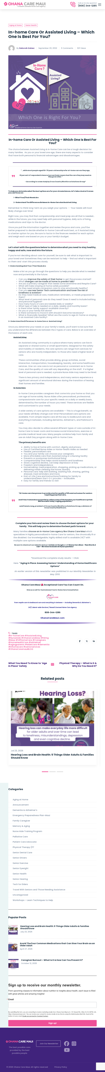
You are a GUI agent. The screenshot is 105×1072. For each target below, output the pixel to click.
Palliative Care (20, 836)
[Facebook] (80, 641)
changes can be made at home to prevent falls (49, 281)
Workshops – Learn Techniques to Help (33, 900)
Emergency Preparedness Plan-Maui (31, 815)
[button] (45, 771)
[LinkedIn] (94, 641)
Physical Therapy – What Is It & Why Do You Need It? (78, 664)
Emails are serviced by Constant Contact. (35, 1016)
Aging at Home (15, 25)
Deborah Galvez (26, 48)
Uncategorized (20, 894)
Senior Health (31, 25)
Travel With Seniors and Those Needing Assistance (39, 889)
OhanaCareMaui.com (52, 617)
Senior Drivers (20, 857)
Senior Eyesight (20, 868)
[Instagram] (74, 1043)
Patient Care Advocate (24, 841)
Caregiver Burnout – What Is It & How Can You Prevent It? (52, 960)
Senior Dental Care (22, 852)
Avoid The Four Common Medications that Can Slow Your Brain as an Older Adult (57, 944)
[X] (87, 641)
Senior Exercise (20, 863)
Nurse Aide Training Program (27, 831)
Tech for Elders (20, 884)
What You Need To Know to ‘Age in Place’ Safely (27, 664)
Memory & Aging (21, 826)
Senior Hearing (20, 879)
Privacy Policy (60, 1067)
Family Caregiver (21, 820)
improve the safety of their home (45, 279)
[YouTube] (67, 1050)
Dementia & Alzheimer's (25, 810)
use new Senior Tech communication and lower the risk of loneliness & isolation (53, 291)
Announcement (21, 804)
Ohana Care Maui (75, 545)
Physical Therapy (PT (23, 847)
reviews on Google (56, 545)
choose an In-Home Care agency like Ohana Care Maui (57, 531)
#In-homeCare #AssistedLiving (24, 636)
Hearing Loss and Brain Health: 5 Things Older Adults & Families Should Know (52, 756)
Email (11, 999)
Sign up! (52, 1023)
